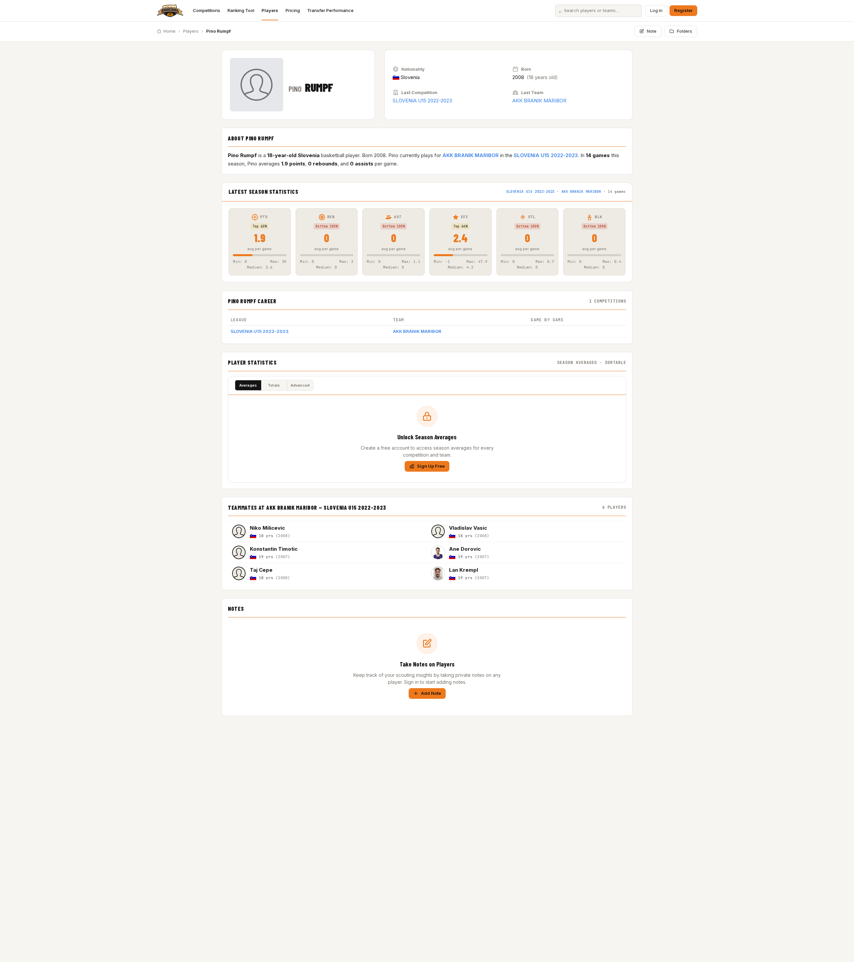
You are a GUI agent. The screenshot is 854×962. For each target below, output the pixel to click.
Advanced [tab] (300, 385)
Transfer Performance (330, 10)
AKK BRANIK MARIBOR (539, 100)
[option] (327, 531)
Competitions (206, 10)
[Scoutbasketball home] (170, 10)
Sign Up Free (431, 466)
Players (270, 10)
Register (683, 10)
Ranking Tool (241, 10)
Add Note (431, 693)
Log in (656, 10)
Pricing (293, 10)
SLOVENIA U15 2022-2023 (422, 100)
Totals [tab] (274, 385)
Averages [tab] (248, 385)
